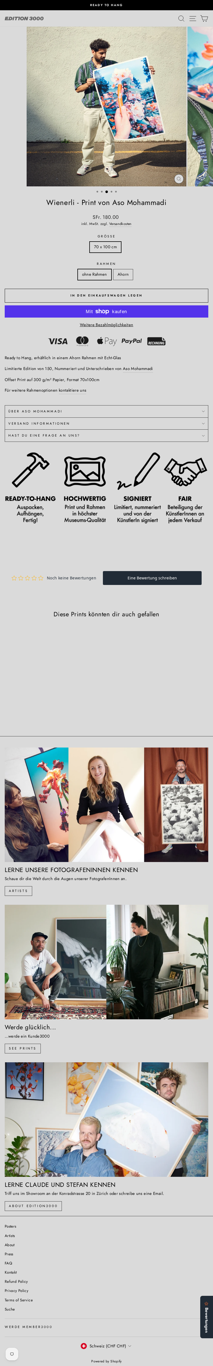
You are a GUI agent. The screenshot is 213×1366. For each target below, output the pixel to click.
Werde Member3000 (29, 1326)
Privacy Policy (16, 1290)
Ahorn (123, 274)
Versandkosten (120, 223)
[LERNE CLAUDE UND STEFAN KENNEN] (106, 1119)
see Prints (23, 1048)
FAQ (8, 1263)
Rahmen (106, 263)
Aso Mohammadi (138, 369)
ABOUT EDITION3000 (33, 1205)
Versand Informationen (39, 423)
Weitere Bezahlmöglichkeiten (106, 325)
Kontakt (11, 1272)
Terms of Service (19, 1300)
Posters (10, 1226)
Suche (10, 1309)
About (10, 1245)
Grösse (106, 236)
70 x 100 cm (105, 247)
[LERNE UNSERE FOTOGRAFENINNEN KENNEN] (106, 804)
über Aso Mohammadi (35, 411)
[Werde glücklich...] (106, 962)
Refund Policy (16, 1281)
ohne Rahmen (94, 274)
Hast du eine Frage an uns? (44, 435)
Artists (18, 890)
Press (9, 1254)
